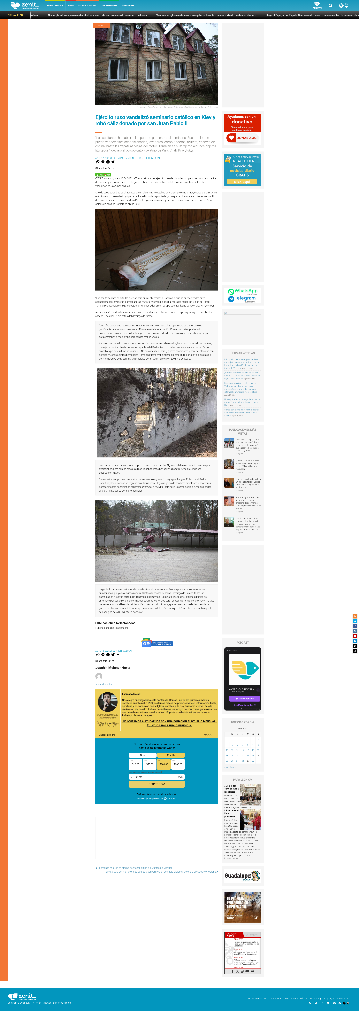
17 (258, 750)
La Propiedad (276, 998)
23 (253, 755)
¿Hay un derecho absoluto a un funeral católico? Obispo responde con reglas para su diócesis (248, 483)
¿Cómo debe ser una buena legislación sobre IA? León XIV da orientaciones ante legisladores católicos (242, 376)
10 (258, 745)
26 (232, 761)
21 (242, 755)
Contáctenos (342, 998)
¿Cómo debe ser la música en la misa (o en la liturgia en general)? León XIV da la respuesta (248, 465)
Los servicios (291, 998)
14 (242, 750)
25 (227, 761)
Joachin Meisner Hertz (130, 158)
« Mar (226, 767)
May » (232, 767)
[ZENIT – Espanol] (28, 5)
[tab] (234, 934)
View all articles (103, 684)
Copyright (329, 998)
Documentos (109, 5)
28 (242, 761)
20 (237, 755)
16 (253, 750)
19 (232, 755)
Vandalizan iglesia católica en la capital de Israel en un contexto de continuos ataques (57, 15)
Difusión (304, 998)
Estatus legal (316, 998)
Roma (71, 5)
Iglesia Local (102, 25)
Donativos (127, 5)
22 (248, 755)
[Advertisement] (157, 840)
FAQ (266, 998)
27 (237, 761)
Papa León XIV (55, 5)
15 (248, 750)
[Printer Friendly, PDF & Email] (103, 174)
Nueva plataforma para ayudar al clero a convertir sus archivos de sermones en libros (242, 402)
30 (253, 761)
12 (232, 750)
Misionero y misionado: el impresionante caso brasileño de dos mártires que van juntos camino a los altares (248, 502)
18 (227, 755)
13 (237, 750)
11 (227, 750)
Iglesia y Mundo (87, 5)
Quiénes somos (254, 998)
